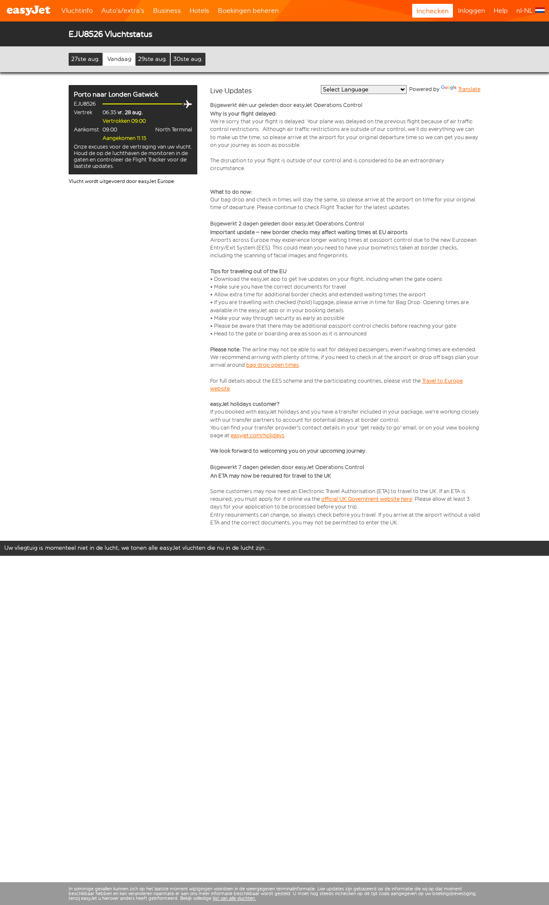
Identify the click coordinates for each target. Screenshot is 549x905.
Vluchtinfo (77, 10)
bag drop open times (272, 365)
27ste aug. (85, 59)
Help (501, 10)
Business (167, 10)
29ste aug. (152, 59)
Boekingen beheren (248, 10)
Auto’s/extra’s (123, 10)
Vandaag (119, 59)
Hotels (199, 10)
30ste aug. (188, 59)
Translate (469, 89)
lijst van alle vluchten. (234, 898)
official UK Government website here (366, 499)
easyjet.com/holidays (257, 435)
